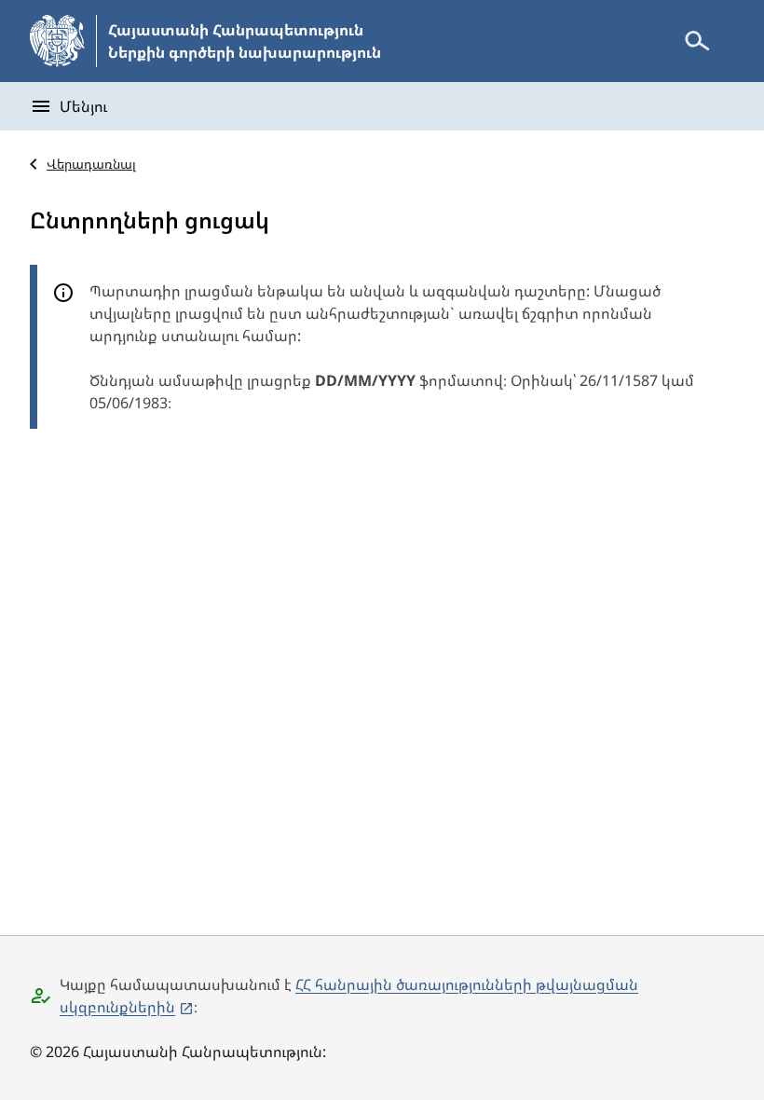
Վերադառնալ (91, 163)
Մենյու (83, 106)
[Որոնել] (697, 41)
